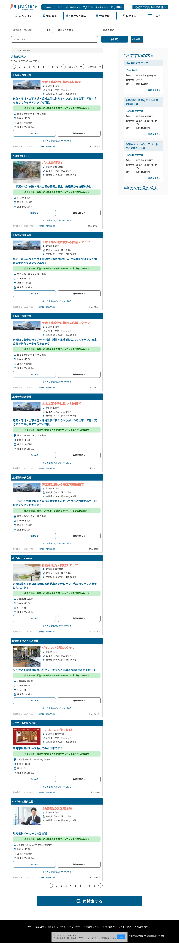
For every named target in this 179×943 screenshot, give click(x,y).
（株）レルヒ (132, 70)
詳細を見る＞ (154, 90)
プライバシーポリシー (70, 926)
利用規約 (87, 926)
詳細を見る (78, 133)
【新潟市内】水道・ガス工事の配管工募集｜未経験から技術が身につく (55, 186)
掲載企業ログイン (142, 926)
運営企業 (40, 926)
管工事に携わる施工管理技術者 (63, 484)
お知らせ (51, 926)
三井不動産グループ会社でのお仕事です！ (38, 748)
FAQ (97, 926)
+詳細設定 (137, 39)
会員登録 (104, 16)
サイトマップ (125, 926)
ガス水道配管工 (52, 162)
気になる (51, 16)
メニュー (158, 16)
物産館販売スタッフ (137, 63)
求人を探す (25, 16)
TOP (14, 50)
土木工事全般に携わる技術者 (61, 82)
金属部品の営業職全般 (57, 808)
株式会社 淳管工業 (134, 111)
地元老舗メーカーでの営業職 (30, 833)
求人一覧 (21, 50)
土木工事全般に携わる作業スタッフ (66, 242)
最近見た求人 (78, 16)
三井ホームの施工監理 (57, 729)
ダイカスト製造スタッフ (58, 647)
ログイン (131, 16)
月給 (28, 50)
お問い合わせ (109, 926)
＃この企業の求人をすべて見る (56, 140)
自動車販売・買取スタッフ (60, 565)
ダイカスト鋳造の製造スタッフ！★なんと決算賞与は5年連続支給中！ (54, 670)
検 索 (114, 39)
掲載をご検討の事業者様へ (150, 7)
